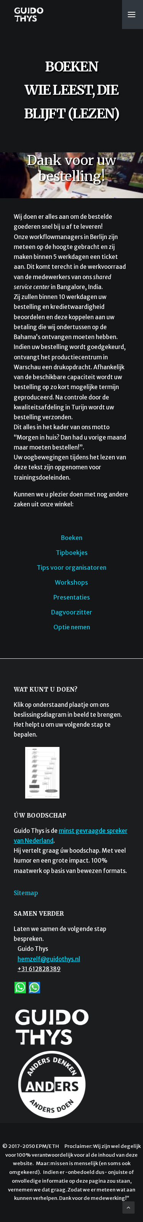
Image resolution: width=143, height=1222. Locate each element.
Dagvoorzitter (71, 612)
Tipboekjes (72, 552)
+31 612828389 (39, 969)
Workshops (71, 582)
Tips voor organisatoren (71, 567)
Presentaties (71, 597)
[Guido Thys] (29, 14)
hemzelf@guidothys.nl (49, 959)
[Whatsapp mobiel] (20, 987)
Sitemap (26, 893)
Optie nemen (71, 627)
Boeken (71, 537)
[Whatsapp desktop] (34, 987)
